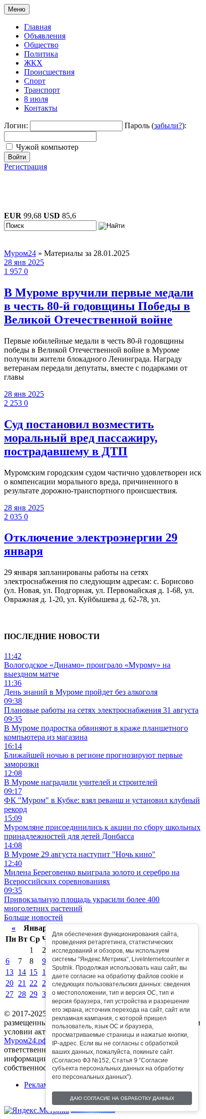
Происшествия (49, 72)
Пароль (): (155, 125)
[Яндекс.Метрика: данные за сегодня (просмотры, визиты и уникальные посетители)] (36, 1110)
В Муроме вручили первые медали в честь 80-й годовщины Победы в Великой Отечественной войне (99, 306)
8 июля (36, 99)
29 (34, 994)
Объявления (45, 36)
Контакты (41, 108)
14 (22, 972)
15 (34, 972)
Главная (37, 27)
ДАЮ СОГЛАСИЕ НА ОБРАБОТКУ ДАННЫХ (122, 1098)
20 (10, 983)
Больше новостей (33, 917)
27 (10, 994)
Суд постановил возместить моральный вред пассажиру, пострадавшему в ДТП (81, 438)
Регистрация (25, 166)
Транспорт (42, 90)
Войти (17, 157)
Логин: (16, 125)
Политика (41, 54)
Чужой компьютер (47, 147)
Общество (41, 45)
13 (10, 972)
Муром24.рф (25, 1040)
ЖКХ (33, 63)
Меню (17, 9)
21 (22, 983)
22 (34, 983)
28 (22, 994)
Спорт (35, 81)
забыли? (168, 125)
